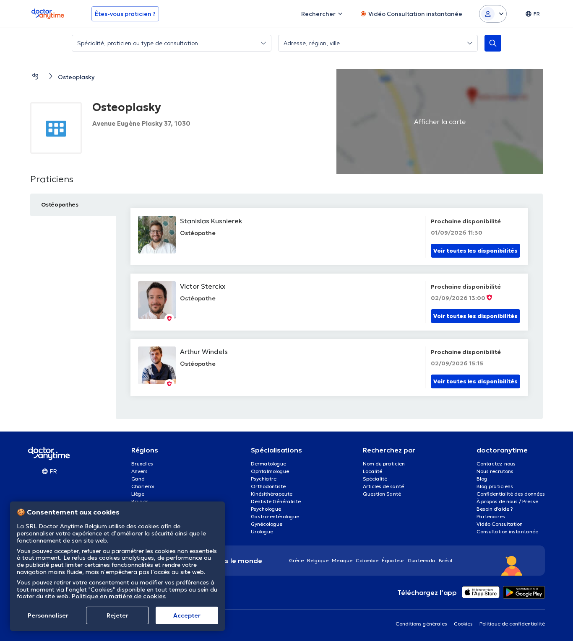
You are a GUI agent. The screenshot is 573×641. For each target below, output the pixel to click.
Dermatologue (268, 463)
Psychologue (266, 509)
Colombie (367, 560)
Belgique (317, 560)
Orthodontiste (268, 486)
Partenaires (491, 516)
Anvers (139, 471)
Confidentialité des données (511, 494)
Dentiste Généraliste (276, 501)
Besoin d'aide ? (495, 509)
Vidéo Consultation (500, 524)
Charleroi (142, 486)
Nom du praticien (384, 463)
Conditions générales (421, 623)
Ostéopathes (59, 204)
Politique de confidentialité (512, 623)
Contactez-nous (496, 463)
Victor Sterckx (202, 286)
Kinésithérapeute (271, 494)
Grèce (296, 560)
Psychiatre (263, 479)
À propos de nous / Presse (507, 501)
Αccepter (187, 615)
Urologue (262, 531)
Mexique (342, 560)
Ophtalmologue (270, 471)
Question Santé (382, 494)
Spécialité (375, 479)
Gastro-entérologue (275, 516)
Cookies (463, 623)
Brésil (445, 560)
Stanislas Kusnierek (211, 221)
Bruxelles (142, 463)
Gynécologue (266, 524)
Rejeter (117, 615)
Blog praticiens (495, 486)
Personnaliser (48, 615)
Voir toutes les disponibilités (475, 250)
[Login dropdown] (493, 14)
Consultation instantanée (507, 531)
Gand (138, 479)
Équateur (393, 560)
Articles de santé (383, 486)
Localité (372, 471)
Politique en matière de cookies (119, 596)
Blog (482, 479)
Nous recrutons (495, 471)
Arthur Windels (204, 351)
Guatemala (421, 560)
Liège (137, 494)
